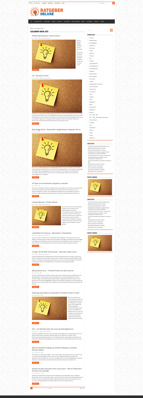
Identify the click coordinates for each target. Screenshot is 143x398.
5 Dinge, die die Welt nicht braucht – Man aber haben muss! (54, 252)
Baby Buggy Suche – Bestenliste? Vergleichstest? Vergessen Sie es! (56, 130)
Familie (53, 21)
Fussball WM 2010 (93, 66)
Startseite (44, 3)
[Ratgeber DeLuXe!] (47, 12)
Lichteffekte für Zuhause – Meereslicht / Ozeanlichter (52, 233)
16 (43, 373)
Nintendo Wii (92, 107)
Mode (90, 99)
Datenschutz (57, 3)
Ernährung (46, 21)
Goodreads (90, 155)
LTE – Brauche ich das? (40, 76)
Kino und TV (92, 91)
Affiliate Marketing (92, 148)
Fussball (91, 61)
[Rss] (100, 3)
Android (91, 38)
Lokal (90, 94)
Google (91, 81)
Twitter (91, 132)
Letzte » (50, 388)
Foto (90, 58)
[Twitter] (103, 3)
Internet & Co (92, 89)
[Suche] (113, 3)
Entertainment (37, 21)
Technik (96, 21)
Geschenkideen (93, 76)
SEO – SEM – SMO (93, 114)
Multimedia (92, 102)
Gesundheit (67, 21)
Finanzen (59, 21)
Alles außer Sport (92, 150)
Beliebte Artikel (93, 40)
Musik (90, 104)
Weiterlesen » (35, 69)
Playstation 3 (92, 109)
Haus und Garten (76, 21)
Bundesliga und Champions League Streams (98, 152)
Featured (91, 53)
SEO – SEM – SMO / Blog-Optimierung (98, 117)
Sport (83, 21)
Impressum (50, 3)
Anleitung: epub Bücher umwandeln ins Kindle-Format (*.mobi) (55, 293)
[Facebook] (102, 3)
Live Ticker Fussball (92, 160)
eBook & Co (92, 45)
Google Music (91, 157)
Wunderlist (90, 171)
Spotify (89, 164)
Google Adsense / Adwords (96, 84)
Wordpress (92, 138)
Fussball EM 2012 (93, 63)
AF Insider (90, 146)
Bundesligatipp (93, 43)
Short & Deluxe (93, 120)
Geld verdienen (93, 73)
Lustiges (91, 97)
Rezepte (91, 112)
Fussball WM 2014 (93, 68)
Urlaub (102, 21)
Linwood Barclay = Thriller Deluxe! (44, 202)
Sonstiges (89, 21)
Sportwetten (92, 127)
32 (42, 295)
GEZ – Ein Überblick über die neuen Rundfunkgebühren (52, 329)
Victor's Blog (91, 167)
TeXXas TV (90, 166)
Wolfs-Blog (90, 169)
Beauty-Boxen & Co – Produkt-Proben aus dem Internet (53, 271)
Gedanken (91, 71)
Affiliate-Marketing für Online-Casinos (46, 36)
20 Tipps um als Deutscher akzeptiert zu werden (50, 183)
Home (63, 3)
